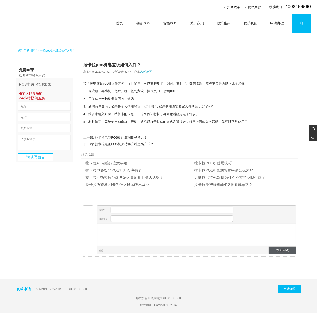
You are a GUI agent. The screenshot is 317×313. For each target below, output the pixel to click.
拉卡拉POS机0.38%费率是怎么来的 (223, 170)
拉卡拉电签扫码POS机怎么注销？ (113, 170)
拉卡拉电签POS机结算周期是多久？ (121, 137)
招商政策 (233, 7)
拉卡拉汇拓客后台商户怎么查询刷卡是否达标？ (124, 177)
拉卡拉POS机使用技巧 (213, 163)
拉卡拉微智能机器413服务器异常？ (223, 185)
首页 (19, 50)
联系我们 (275, 7)
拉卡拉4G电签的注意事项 (106, 163)
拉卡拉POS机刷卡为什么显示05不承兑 (117, 185)
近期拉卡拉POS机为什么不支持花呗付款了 (229, 177)
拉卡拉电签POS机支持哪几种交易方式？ (124, 144)
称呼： (103, 210)
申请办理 (289, 288)
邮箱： (103, 218)
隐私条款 (254, 7)
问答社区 (29, 50)
